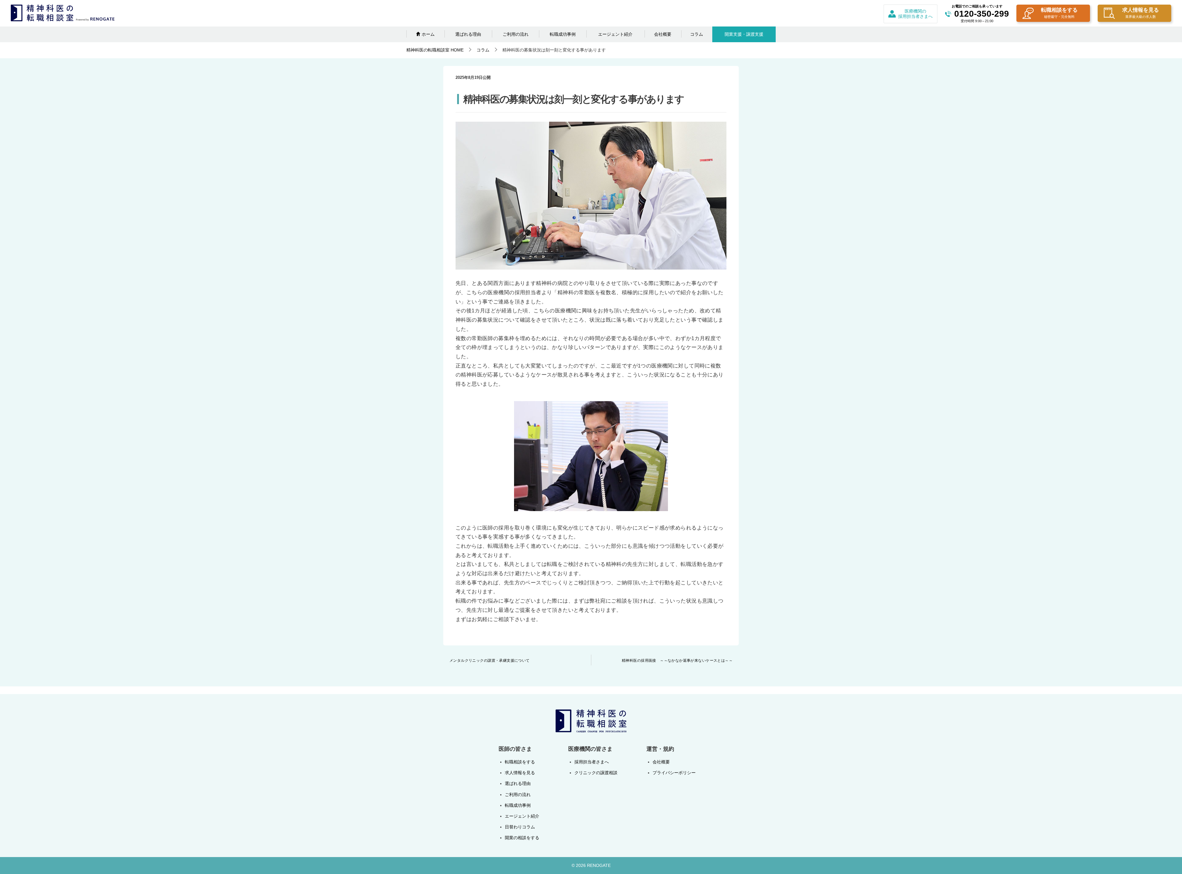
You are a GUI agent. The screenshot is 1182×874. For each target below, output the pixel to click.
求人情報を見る (1140, 12)
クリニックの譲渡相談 (595, 772)
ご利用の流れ (516, 34)
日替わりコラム (520, 826)
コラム (696, 34)
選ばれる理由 (468, 34)
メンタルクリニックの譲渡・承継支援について (489, 660)
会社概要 (662, 34)
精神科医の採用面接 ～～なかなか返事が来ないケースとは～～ (677, 660)
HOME (435, 49)
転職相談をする (1059, 12)
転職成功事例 (563, 34)
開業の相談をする (522, 837)
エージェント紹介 (615, 34)
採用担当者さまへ (591, 761)
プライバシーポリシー (674, 772)
